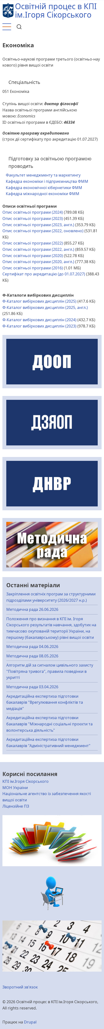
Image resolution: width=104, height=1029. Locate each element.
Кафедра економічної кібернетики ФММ (44, 187)
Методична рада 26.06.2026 (32, 609)
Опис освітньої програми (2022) (32, 243)
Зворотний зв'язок (20, 987)
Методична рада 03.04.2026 (32, 686)
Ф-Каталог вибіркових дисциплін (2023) (39, 326)
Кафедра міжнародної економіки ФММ (42, 193)
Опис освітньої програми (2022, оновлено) (42, 230)
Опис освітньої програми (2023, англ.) (38, 224)
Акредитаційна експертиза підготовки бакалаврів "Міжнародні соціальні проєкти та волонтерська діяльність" (49, 724)
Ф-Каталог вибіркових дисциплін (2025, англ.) (45, 307)
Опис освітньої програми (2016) (32, 268)
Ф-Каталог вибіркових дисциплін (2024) (39, 319)
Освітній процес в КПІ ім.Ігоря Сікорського (56, 10)
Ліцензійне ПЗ (15, 806)
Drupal (30, 1022)
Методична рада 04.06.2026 (32, 646)
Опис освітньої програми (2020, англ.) (38, 261)
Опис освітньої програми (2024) (32, 212)
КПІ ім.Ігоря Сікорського (25, 781)
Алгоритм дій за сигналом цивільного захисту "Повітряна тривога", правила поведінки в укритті (49, 671)
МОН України (15, 787)
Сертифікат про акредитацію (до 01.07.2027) (43, 274)
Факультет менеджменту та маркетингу (43, 175)
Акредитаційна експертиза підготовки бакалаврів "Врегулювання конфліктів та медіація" (44, 702)
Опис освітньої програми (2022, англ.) (38, 249)
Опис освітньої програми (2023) (32, 218)
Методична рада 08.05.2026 (32, 656)
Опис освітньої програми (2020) (32, 255)
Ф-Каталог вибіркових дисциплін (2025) (39, 301)
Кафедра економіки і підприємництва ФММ (47, 181)
